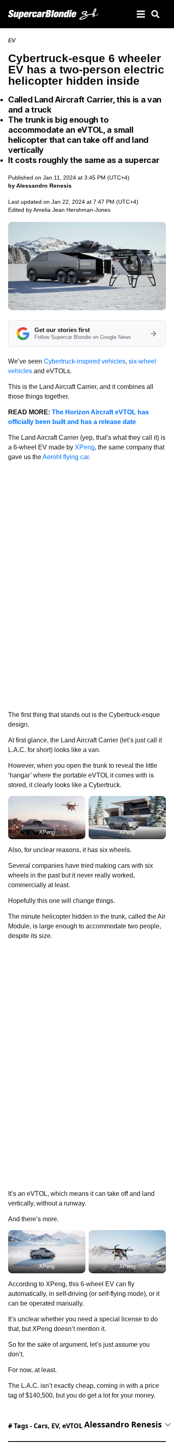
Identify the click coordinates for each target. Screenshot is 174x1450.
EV (11, 40)
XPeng (85, 447)
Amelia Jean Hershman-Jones (71, 210)
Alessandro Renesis (123, 1424)
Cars (41, 1425)
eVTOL (72, 1425)
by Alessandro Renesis (40, 185)
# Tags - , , (45, 1425)
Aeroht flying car (65, 456)
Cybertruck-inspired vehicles (84, 361)
